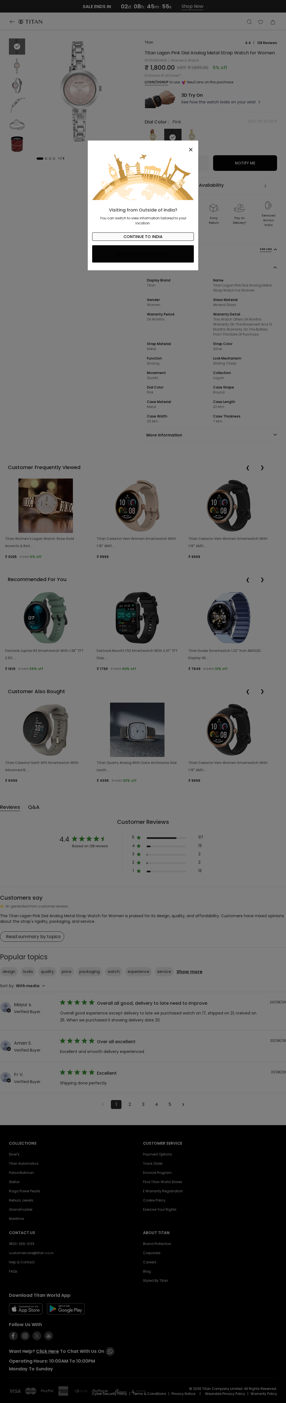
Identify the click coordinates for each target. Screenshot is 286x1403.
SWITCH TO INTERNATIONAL (143, 254)
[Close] (143, 146)
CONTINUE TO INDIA (143, 236)
